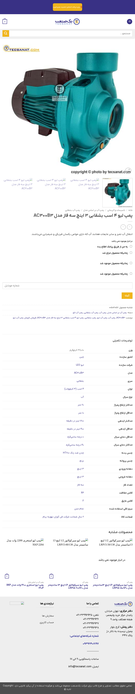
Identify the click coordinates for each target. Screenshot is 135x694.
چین (81, 357)
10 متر (81, 413)
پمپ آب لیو (102, 317)
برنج (82, 460)
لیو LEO (80, 365)
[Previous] (126, 110)
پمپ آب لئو (78, 312)
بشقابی (80, 381)
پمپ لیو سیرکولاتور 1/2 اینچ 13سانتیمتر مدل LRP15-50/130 (113, 587)
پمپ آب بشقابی (72, 210)
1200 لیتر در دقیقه (75, 420)
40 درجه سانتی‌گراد (75, 445)
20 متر (81, 405)
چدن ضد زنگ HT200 (73, 452)
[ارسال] (5, 33)
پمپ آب (111, 317)
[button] (129, 21)
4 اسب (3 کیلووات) (74, 389)
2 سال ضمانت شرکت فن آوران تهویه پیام (63, 516)
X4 (82, 492)
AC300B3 (120, 317)
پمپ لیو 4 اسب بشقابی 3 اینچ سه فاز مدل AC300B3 (60, 317)
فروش (33, 317)
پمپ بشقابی (90, 317)
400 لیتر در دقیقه (75, 429)
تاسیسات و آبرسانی (116, 210)
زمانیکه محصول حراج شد (115, 253)
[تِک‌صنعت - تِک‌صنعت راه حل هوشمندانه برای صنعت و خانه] (67, 21)
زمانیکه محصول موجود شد (114, 263)
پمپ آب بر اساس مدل (93, 210)
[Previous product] (123, 226)
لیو (14, 317)
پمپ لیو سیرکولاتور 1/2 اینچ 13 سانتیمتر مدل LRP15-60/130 (68, 587)
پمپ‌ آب (102, 312)
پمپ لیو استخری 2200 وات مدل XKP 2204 (25, 587)
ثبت (127, 295)
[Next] (7, 110)
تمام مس (79, 508)
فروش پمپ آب (23, 317)
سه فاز (80, 484)
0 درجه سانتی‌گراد (75, 436)
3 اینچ (80, 468)
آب (82, 397)
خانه (130, 210)
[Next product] (129, 226)
